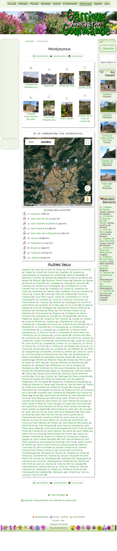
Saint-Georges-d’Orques (59, 403)
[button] (66, 170)
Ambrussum (72, 269)
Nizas (64, 373)
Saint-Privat (78, 428)
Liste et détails (42, 56)
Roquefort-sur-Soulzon (77, 392)
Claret (48, 294)
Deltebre (57, 302)
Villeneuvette (28, 472)
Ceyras (34, 238)
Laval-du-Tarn (32, 343)
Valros (40, 461)
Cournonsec (79, 299)
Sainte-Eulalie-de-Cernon (60, 434)
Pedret (48, 379)
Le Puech (41, 346)
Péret (24, 384)
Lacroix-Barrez (61, 335)
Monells (71, 360)
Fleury (51, 310)
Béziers (25, 280)
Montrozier (44, 368)
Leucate (44, 351)
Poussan (77, 387)
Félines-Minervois (78, 308)
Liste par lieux (77, 56)
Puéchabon (36, 243)
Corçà (55, 299)
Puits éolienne (103, 267)
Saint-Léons (69, 417)
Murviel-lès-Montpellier (33, 371)
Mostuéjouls (70, 368)
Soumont (75, 450)
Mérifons (39, 360)
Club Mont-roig (43, 297)
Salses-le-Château (53, 436)
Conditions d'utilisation (83, 205)
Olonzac (49, 376)
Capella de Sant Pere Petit (106, 239)
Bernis (85, 277)
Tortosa (25, 455)
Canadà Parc (28, 288)
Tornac (82, 453)
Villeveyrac (57, 472)
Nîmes (29, 373)
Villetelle (43, 472)
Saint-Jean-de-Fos (39, 218)
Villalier (72, 466)
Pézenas (36, 384)
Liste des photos (60, 56)
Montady (63, 362)
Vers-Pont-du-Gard (31, 464)
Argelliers (64, 272)
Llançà (79, 351)
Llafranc (68, 351)
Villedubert (41, 469)
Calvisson (81, 283)
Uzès (62, 455)
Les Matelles (73, 349)
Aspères (77, 272)
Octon (37, 376)
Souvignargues (29, 453)
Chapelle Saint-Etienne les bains (31, 116)
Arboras (34, 214)
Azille (69, 275)
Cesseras (85, 291)
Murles (83, 368)
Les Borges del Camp (74, 346)
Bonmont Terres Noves (57, 280)
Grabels (87, 319)
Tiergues (71, 453)
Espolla (26, 308)
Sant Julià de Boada (71, 439)
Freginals (57, 313)
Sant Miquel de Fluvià (50, 442)
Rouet (36, 395)
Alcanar (48, 269)
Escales (86, 305)
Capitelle (107, 94)
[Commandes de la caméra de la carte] (88, 188)
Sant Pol (69, 442)
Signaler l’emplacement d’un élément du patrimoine (50, 500)
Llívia (27, 354)
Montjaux (77, 365)
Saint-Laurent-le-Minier (48, 417)
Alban (38, 269)
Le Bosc (60, 343)
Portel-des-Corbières (35, 387)
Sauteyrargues (67, 444)
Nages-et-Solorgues (60, 371)
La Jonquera (46, 330)
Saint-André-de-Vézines (56, 395)
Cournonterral (29, 302)
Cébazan (50, 291)
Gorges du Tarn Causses (56, 319)
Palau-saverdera (81, 376)
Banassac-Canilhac (31, 277)
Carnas (66, 288)
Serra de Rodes (44, 447)
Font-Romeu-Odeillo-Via (70, 310)
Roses (25, 395)
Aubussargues (29, 275)
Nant (77, 371)
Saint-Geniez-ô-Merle (32, 403)
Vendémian (68, 461)
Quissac (57, 390)
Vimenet (72, 472)
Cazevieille (37, 291)
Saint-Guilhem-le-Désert (42, 223)
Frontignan (71, 313)
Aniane (39, 272)
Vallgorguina (82, 458)
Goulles (76, 319)
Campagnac (54, 286)
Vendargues (53, 461)
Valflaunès (66, 458)
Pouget (53, 387)
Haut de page (58, 495)
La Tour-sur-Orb (44, 332)
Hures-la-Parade (33, 321)
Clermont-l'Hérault (64, 294)
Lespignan (30, 351)
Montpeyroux (28, 368)
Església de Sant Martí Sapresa (106, 259)
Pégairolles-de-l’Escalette (35, 382)
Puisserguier (43, 390)
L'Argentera (64, 321)
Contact (56, 517)
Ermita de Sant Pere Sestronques (106, 250)
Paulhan (37, 379)
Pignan (47, 384)
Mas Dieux (63, 354)
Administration (79, 517)
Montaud (26, 365)
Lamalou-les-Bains (81, 335)
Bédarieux (62, 277)
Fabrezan (61, 308)
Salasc (81, 434)
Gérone (80, 316)
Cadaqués (55, 283)
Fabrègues (48, 308)
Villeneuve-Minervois (72, 469)
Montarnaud (78, 362)
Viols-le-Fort (37, 475)
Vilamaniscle (28, 466)
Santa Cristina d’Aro (46, 444)
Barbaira (49, 277)
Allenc (59, 269)
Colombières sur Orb (75, 297)
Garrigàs (54, 316)
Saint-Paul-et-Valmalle (68, 425)
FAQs (66, 517)
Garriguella (67, 316)
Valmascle (27, 461)
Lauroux (90, 340)
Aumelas (58, 275)
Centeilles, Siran (68, 291)
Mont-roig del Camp (45, 362)
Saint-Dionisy (51, 401)
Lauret (78, 340)
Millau (60, 360)
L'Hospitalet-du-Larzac (46, 324)
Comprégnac (28, 299)
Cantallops (54, 288)
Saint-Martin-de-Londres (55, 420)
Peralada (68, 382)
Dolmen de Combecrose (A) (106, 275)
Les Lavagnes (57, 349)
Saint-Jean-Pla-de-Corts (47, 414)
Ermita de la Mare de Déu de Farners (106, 219)
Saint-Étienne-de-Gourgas (75, 401)
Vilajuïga (78, 464)
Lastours (86, 338)
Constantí (43, 299)
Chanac (37, 294)
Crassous (44, 302)
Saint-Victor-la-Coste (32, 434)
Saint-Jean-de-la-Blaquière (44, 233)
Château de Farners (105, 208)
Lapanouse (46, 338)
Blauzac (37, 280)
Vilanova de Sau (47, 466)
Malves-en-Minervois (44, 354)
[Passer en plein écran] (88, 142)
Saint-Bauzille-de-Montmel (45, 398)
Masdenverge (79, 354)
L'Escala (78, 321)
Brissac (28, 283)
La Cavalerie (75, 327)
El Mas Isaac (58, 305)
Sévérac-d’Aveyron (45, 450)
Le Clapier (73, 343)
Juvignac (50, 321)
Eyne (36, 308)
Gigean (25, 319)
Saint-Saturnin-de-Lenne (59, 431)
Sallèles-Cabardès (31, 436)
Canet (42, 288)
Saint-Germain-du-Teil (49, 406)
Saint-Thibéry (82, 431)
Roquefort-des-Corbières (49, 392)
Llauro (90, 351)
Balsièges (80, 275)
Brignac (34, 248)
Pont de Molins (75, 384)
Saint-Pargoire (46, 425)
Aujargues (45, 275)
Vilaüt (61, 466)
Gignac (35, 257)
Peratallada (82, 382)
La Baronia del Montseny (74, 324)
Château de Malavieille (107, 162)
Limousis (56, 351)
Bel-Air (74, 277)
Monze (57, 368)
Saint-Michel (28, 425)
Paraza (25, 379)
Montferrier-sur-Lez (59, 365)
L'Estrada (26, 324)
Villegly (54, 469)
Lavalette (47, 343)
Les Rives (88, 349)
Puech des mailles (107, 185)
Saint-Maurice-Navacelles (75, 423)
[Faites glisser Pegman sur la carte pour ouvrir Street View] (88, 199)
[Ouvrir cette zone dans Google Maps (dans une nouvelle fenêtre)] (29, 204)
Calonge (68, 283)
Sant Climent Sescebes (45, 439)
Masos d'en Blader (31, 357)
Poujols (64, 387)
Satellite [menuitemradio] (46, 142)
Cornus (65, 299)
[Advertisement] (14, 88)
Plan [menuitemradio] (31, 142)
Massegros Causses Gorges (58, 357)
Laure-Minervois (62, 340)
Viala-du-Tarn (64, 464)
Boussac (78, 280)
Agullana (26, 269)
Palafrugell (63, 376)
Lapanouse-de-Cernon (66, 338)
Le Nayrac (27, 346)
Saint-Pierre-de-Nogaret (56, 428)
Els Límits (73, 305)
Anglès (29, 272)
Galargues (41, 316)
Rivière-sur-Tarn (72, 390)
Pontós (90, 384)
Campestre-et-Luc (74, 286)
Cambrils (39, 286)
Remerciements (42, 517)
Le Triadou (55, 346)
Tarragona (46, 453)
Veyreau (49, 464)
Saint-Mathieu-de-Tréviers (45, 423)
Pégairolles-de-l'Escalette (68, 379)
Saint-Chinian (69, 398)
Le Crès (86, 343)
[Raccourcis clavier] (36, 205)
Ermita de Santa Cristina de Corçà (107, 138)
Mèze (50, 360)
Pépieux (56, 382)
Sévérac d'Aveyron (65, 447)
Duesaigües (71, 302)
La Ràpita (61, 330)
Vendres (82, 461)
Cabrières (41, 283)
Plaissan (60, 384)
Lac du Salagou (42, 335)
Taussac (59, 453)
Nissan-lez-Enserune (47, 373)
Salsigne (71, 436)
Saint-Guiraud (37, 228)
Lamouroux (30, 338)
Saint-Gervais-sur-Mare (75, 406)
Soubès (62, 450)
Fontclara (27, 313)
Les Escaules (39, 349)
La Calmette (41, 327)
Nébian (88, 371)
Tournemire (38, 455)
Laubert (26, 340)
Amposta (86, 269)
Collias (57, 297)
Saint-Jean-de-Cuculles (80, 409)
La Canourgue (58, 327)
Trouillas (52, 455)
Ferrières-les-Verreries (33, 310)
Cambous (35, 253)
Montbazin (40, 365)
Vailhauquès (51, 458)
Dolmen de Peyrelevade (106, 292)
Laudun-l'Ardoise (42, 340)
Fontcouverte (42, 313)
